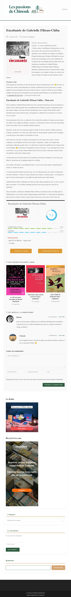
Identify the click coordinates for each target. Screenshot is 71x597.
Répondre (62, 316)
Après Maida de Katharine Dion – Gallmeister (55, 296)
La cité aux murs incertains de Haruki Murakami (15, 299)
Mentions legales (30, 595)
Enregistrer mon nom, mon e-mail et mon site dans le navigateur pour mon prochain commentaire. (34, 379)
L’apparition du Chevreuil (14, 95)
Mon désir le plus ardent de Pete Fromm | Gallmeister (35, 297)
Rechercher (10, 560)
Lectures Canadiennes (28, 37)
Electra (19, 317)
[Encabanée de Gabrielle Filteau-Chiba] (22, 215)
